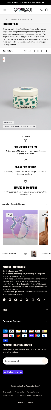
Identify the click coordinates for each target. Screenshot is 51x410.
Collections (15, 19)
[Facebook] (4, 299)
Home (5, 19)
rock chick (31, 279)
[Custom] (44, 299)
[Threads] (33, 299)
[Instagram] (10, 299)
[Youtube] (15, 299)
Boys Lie (10, 284)
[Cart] (46, 9)
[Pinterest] (38, 299)
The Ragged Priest (24, 284)
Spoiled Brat (21, 386)
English (20, 402)
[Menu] (4, 9)
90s (15, 279)
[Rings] (20, 227)
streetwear (22, 279)
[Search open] (41, 9)
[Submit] (45, 361)
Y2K (6, 279)
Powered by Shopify (33, 386)
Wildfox (39, 284)
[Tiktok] (21, 299)
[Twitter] (27, 299)
